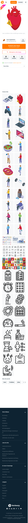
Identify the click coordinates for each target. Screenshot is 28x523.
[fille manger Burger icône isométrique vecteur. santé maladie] (8, 206)
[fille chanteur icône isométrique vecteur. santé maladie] (8, 289)
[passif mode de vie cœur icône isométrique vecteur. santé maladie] (8, 372)
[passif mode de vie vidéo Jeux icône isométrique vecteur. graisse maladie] (8, 158)
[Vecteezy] (2, 2)
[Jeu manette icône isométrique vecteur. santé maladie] (8, 123)
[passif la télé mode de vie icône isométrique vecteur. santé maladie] (8, 182)
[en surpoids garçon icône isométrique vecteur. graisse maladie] (8, 265)
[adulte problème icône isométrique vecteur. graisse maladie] (8, 170)
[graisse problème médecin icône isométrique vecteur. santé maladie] (8, 134)
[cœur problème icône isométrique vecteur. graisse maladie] (8, 111)
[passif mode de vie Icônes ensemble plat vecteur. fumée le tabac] (13, 406)
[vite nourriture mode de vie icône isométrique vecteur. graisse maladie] (8, 229)
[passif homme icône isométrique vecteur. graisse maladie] (8, 217)
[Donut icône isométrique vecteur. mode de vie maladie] (8, 241)
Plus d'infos (6, 66)
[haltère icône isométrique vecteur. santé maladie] (8, 277)
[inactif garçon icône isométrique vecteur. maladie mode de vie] (8, 253)
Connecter (20, 2)
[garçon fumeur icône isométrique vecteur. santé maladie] (8, 348)
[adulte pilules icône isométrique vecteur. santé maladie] (8, 300)
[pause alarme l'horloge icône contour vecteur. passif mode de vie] (8, 441)
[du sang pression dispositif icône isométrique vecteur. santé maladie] (8, 99)
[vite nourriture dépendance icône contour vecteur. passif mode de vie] (8, 477)
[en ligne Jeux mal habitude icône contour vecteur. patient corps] (8, 418)
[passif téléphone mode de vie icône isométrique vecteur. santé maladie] (8, 312)
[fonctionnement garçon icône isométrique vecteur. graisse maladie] (8, 336)
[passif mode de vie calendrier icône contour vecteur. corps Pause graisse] (8, 501)
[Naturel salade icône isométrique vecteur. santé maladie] (8, 194)
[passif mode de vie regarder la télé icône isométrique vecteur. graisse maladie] (8, 324)
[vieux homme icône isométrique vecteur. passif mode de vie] (8, 146)
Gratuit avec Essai (14, 46)
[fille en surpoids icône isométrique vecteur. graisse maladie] (8, 360)
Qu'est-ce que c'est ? (17, 62)
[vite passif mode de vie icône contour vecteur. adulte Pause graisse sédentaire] (8, 512)
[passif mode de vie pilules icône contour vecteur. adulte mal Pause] (8, 453)
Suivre (23, 41)
